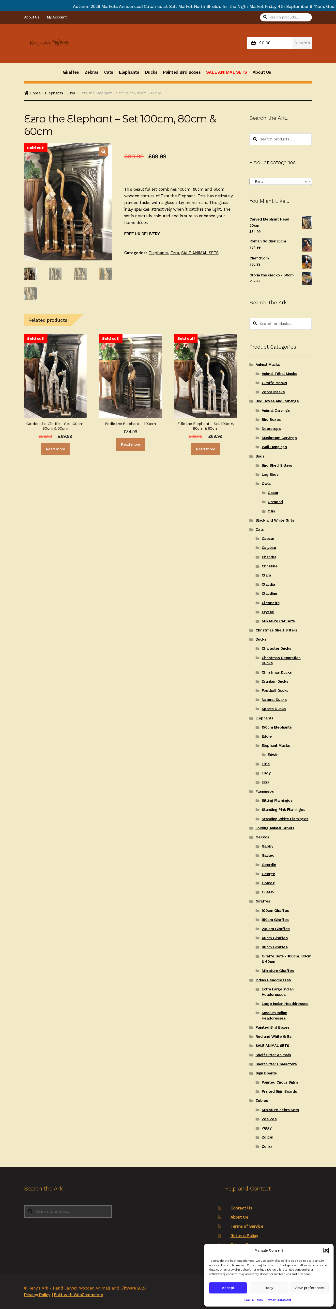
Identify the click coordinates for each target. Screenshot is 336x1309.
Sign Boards (266, 1073)
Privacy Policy (37, 1294)
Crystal (268, 612)
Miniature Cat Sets (278, 621)
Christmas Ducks (277, 672)
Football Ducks (275, 690)
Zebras (91, 72)
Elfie (266, 764)
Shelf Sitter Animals (273, 1055)
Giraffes (71, 72)
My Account (57, 17)
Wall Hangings (274, 447)
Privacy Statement (278, 1300)
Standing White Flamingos (285, 819)
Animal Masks (268, 364)
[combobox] (280, 181)
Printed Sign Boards (279, 1091)
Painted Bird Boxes (181, 72)
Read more (55, 449)
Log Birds (270, 474)
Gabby (267, 846)
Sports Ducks (274, 709)
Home (35, 93)
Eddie (267, 736)
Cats (108, 72)
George (268, 874)
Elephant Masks (276, 745)
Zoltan (267, 1137)
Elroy (266, 773)
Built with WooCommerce (78, 1294)
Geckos (262, 837)
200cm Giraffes (276, 929)
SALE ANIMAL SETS (226, 72)
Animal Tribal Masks (279, 374)
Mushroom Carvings (279, 438)
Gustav (268, 892)
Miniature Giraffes (278, 971)
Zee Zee (269, 1119)
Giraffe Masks (274, 383)
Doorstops (271, 428)
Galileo (268, 855)
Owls (266, 483)
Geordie (269, 865)
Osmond (275, 502)
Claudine (269, 593)
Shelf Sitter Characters (276, 1064)
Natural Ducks (274, 699)
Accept (228, 1288)
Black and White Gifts (275, 520)
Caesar (268, 538)
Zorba (267, 1146)
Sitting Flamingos (277, 800)
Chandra (269, 557)
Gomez (268, 883)
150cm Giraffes (275, 920)
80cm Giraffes (275, 947)
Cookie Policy (253, 1300)
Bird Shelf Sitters (277, 465)
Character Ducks (276, 648)
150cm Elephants (277, 727)
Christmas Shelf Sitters (276, 630)
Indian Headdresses (273, 980)
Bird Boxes (271, 419)
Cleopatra (271, 603)
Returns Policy (244, 1235)
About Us (31, 17)
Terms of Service (246, 1226)
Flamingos (265, 791)
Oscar (273, 493)
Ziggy (267, 1128)
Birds (260, 456)
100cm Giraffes (275, 910)
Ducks (151, 72)
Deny (268, 1288)
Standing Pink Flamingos (283, 809)
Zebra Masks (273, 392)
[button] (326, 1250)
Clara (266, 575)
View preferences (309, 1288)
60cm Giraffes (275, 938)
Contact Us (241, 1208)
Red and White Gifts (274, 1036)
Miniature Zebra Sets (280, 1110)
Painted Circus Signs (280, 1082)
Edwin (273, 754)
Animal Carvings (276, 410)
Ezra (71, 93)
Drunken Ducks (275, 681)
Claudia (268, 584)
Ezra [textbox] (279, 181)
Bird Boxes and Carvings (277, 401)
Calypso (269, 547)
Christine (270, 566)
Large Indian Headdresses (285, 1004)
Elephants (129, 72)
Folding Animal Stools (275, 828)
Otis (271, 511)
